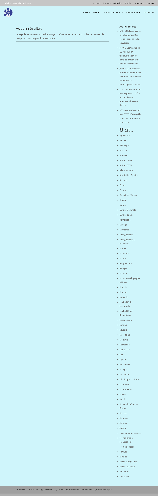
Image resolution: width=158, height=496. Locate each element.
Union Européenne (128, 461)
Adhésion (117, 3)
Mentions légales (105, 489)
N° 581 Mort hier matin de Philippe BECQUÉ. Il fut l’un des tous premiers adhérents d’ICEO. (130, 97)
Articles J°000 (125, 160)
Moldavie (123, 339)
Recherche (124, 374)
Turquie (123, 451)
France (122, 258)
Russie (122, 394)
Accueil (96, 3)
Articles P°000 (125, 165)
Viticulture (124, 471)
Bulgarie (123, 180)
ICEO (85, 12)
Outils (128, 3)
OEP (121, 354)
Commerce (124, 190)
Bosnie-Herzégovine (128, 175)
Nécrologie (124, 344)
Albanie (122, 140)
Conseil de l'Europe (128, 195)
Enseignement (126, 234)
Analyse (123, 150)
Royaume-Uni (125, 389)
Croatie (122, 200)
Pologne (123, 369)
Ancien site (148, 12)
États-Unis (124, 253)
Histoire (123, 273)
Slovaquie (123, 418)
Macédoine (124, 334)
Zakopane (124, 476)
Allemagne (124, 145)
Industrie (123, 297)
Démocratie (124, 219)
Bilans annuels (126, 170)
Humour (123, 292)
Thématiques (132, 12)
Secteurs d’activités (111, 12)
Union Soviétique (127, 466)
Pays (95, 12)
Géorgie (123, 268)
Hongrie (123, 287)
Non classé (124, 349)
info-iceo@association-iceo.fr (17, 3)
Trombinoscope (126, 446)
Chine (122, 185)
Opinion (123, 359)
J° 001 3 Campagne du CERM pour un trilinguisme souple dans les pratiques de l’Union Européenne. (129, 55)
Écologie (123, 224)
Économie (124, 229)
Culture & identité (127, 210)
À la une (107, 3)
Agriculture (124, 135)
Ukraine (123, 456)
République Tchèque (129, 379)
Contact (150, 3)
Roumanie (124, 384)
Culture (122, 205)
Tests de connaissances (130, 433)
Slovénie (123, 423)
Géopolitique (125, 263)
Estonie (122, 248)
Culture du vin (126, 214)
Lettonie (123, 325)
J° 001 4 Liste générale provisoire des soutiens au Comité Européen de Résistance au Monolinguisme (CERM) (130, 76)
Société (122, 428)
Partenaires (138, 3)
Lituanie (123, 329)
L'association (125, 320)
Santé (122, 399)
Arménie (123, 155)
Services (123, 413)
